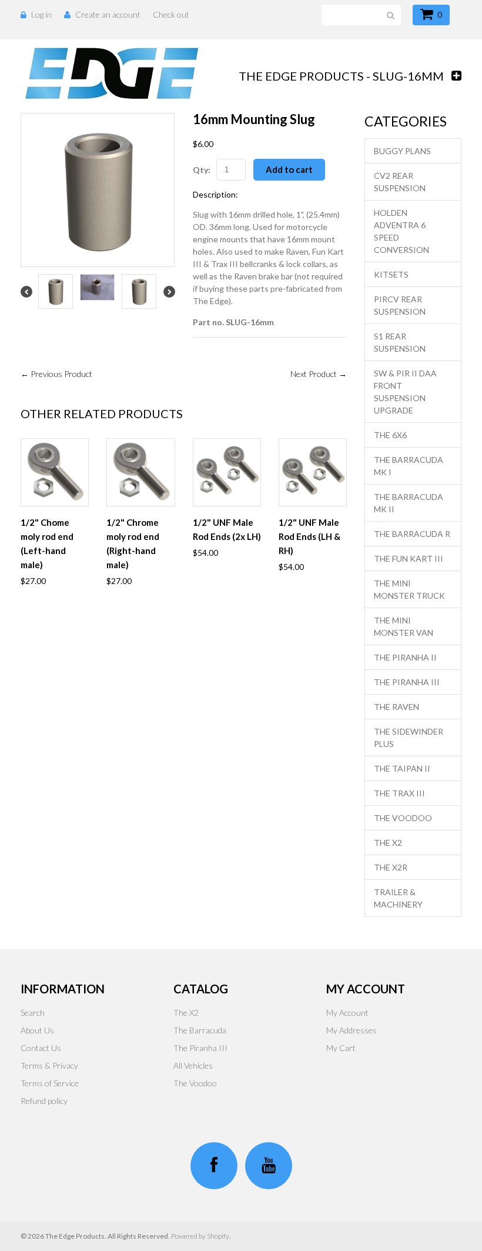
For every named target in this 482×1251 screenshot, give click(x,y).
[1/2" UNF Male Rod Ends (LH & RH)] (313, 472)
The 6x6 (390, 435)
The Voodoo (403, 818)
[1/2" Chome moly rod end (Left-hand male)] (55, 472)
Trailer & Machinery (398, 898)
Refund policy (44, 1101)
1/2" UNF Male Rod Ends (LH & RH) (309, 536)
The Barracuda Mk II (408, 503)
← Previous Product (56, 374)
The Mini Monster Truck (409, 589)
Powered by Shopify (200, 1236)
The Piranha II (405, 657)
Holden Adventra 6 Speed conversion (401, 231)
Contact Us (41, 1048)
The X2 (388, 843)
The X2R (390, 867)
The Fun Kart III (408, 558)
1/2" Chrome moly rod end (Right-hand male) (132, 543)
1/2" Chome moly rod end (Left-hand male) (47, 543)
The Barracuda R (412, 534)
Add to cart (289, 169)
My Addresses (351, 1030)
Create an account (107, 14)
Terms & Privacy (49, 1065)
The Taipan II (402, 768)
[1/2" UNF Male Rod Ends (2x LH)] (227, 472)
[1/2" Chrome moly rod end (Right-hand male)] (140, 472)
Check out (171, 14)
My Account (347, 1013)
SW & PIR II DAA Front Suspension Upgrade (405, 391)
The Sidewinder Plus (408, 737)
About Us (37, 1030)
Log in (41, 14)
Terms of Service (50, 1083)
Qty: (201, 170)
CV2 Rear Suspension (400, 182)
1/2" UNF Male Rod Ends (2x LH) (227, 529)
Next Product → (318, 374)
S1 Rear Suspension (400, 342)
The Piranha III (407, 682)
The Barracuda (199, 1030)
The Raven (396, 707)
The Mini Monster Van (403, 626)
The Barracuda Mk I (408, 466)
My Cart (341, 1048)
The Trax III (399, 793)
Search (33, 1013)
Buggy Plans (402, 151)
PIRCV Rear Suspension (400, 305)
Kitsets (391, 274)
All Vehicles (193, 1065)
